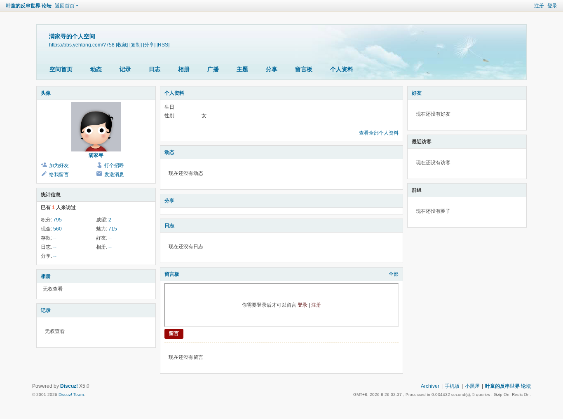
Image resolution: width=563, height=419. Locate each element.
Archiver (430, 386)
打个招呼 (114, 165)
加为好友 (59, 165)
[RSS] (163, 44)
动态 (96, 69)
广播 (213, 69)
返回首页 (65, 6)
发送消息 (114, 174)
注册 (539, 6)
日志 (154, 69)
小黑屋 (472, 386)
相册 (184, 69)
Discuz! (69, 386)
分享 (271, 69)
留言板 (303, 69)
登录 (552, 6)
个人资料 (341, 69)
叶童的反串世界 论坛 (29, 6)
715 (112, 229)
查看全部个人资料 (379, 133)
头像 (46, 93)
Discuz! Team (71, 394)
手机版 (452, 386)
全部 (394, 274)
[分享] (149, 44)
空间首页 (61, 69)
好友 (417, 93)
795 (57, 220)
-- (54, 238)
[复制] (135, 44)
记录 (125, 69)
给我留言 (59, 174)
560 (57, 229)
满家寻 (96, 155)
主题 (242, 69)
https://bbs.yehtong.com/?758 (82, 44)
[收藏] (122, 44)
